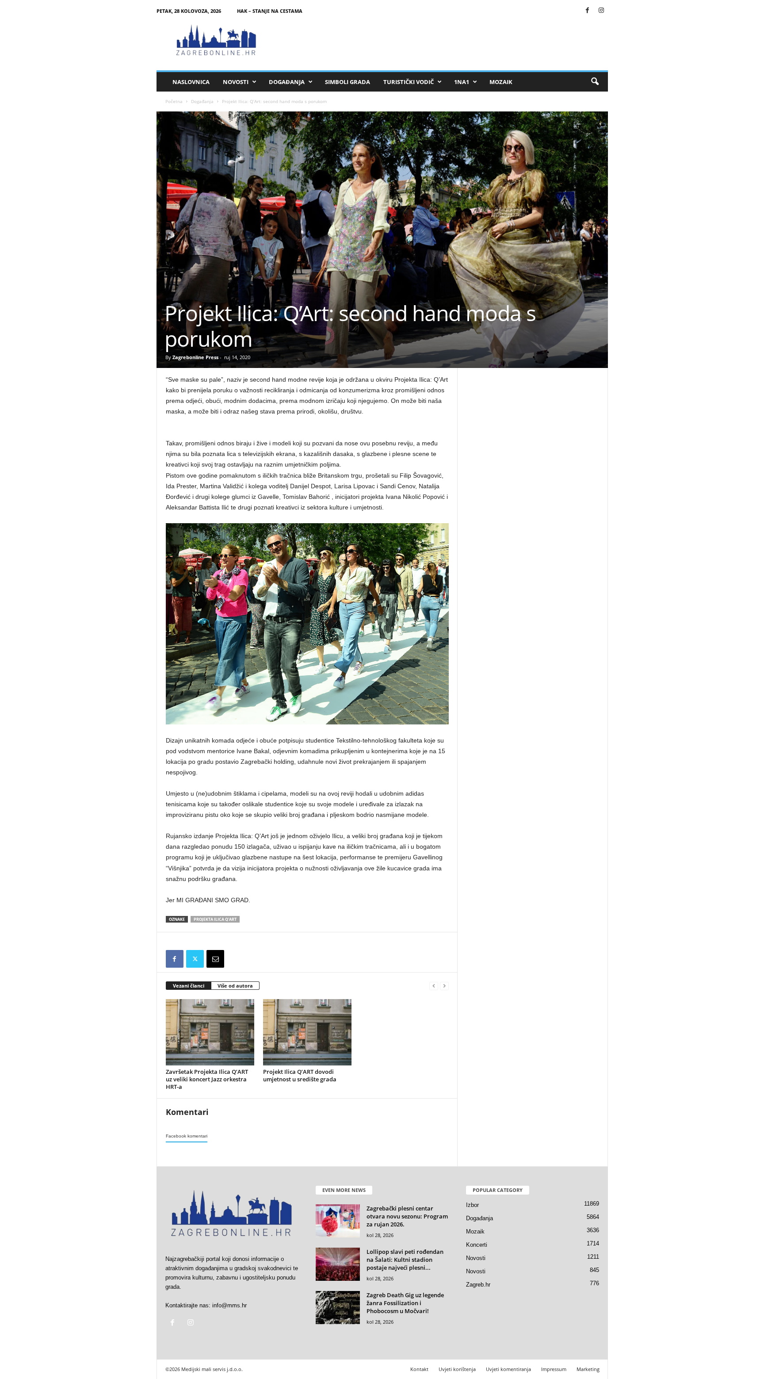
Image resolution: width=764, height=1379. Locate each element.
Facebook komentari (186, 1136)
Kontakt (419, 1369)
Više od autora (235, 985)
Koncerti (476, 1244)
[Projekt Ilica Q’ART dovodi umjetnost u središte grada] (307, 1032)
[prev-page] (433, 986)
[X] (195, 959)
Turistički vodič (408, 82)
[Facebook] (587, 10)
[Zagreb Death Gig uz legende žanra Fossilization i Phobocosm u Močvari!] (338, 1307)
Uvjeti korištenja (457, 1369)
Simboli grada (347, 82)
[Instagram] (601, 10)
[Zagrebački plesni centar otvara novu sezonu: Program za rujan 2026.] (338, 1220)
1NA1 (461, 82)
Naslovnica (191, 82)
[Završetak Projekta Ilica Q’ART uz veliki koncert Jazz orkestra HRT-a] (210, 1032)
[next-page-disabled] (444, 986)
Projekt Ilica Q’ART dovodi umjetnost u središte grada (299, 1075)
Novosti (235, 82)
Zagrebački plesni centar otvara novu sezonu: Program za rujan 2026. (407, 1216)
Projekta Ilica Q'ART (215, 919)
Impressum (553, 1369)
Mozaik (500, 82)
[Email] (215, 959)
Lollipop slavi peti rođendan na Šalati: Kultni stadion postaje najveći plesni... (405, 1260)
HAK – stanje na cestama (269, 11)
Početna (174, 101)
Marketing (588, 1369)
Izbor (472, 1205)
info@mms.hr (229, 1305)
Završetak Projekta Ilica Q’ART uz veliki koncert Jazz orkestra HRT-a (207, 1079)
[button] (594, 82)
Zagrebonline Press (195, 357)
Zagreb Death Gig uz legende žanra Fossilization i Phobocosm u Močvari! (405, 1303)
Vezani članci (188, 985)
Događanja (287, 82)
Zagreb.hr (478, 1284)
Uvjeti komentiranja (508, 1369)
